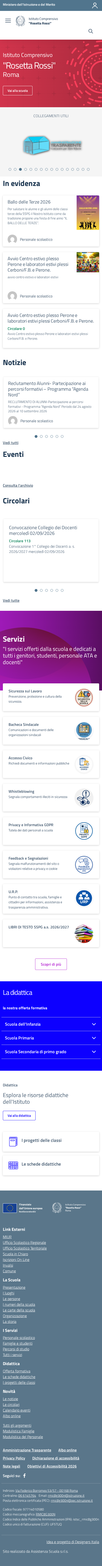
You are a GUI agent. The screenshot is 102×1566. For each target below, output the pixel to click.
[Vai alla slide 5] (57, 436)
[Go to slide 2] (15, 169)
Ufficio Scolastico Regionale (24, 1242)
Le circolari (11, 1404)
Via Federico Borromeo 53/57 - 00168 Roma (46, 1490)
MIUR (7, 1237)
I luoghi (8, 1293)
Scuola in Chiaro (15, 1254)
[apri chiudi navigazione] (8, 21)
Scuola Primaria (19, 1038)
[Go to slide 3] (20, 169)
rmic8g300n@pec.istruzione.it (72, 1500)
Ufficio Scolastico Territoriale (25, 1248)
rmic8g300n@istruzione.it (66, 1495)
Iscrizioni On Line (16, 1259)
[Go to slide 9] (51, 169)
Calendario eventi (16, 1410)
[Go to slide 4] (25, 169)
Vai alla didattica (19, 1115)
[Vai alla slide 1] (36, 436)
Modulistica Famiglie (18, 1431)
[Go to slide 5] (30, 169)
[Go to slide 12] (67, 169)
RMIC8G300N (45, 1514)
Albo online (12, 1416)
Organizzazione (15, 1316)
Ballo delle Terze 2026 (29, 201)
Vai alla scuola (18, 90)
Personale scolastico (19, 1337)
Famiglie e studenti (17, 1343)
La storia (9, 1321)
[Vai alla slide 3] (46, 436)
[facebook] (24, 1475)
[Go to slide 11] (62, 169)
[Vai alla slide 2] (41, 436)
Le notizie (10, 1399)
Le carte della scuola (19, 1310)
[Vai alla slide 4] (51, 436)
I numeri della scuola (19, 1304)
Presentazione (14, 1287)
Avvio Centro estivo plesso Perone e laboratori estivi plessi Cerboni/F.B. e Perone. (38, 264)
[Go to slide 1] (10, 169)
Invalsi (8, 1265)
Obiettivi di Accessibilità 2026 (52, 1466)
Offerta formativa (16, 1371)
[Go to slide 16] (88, 169)
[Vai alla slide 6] (62, 436)
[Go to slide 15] (83, 169)
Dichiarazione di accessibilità (55, 1458)
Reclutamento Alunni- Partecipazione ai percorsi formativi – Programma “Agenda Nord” (48, 389)
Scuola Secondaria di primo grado (35, 1051)
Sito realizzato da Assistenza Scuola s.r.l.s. (35, 1551)
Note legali (11, 1466)
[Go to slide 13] (72, 169)
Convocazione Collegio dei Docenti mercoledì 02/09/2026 (43, 530)
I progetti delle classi (19, 1382)
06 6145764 (27, 1495)
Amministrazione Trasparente (27, 1450)
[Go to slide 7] (41, 169)
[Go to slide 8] (46, 169)
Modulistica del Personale (23, 1437)
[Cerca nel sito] (90, 32)
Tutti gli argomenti (17, 1425)
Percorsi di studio (16, 1349)
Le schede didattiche (19, 1377)
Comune (9, 1271)
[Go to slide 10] (57, 169)
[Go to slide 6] (36, 169)
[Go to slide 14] (77, 169)
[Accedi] (95, 5)
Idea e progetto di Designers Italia (72, 1542)
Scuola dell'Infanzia (23, 1024)
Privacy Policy (14, 1458)
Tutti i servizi (12, 1355)
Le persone (11, 1299)
